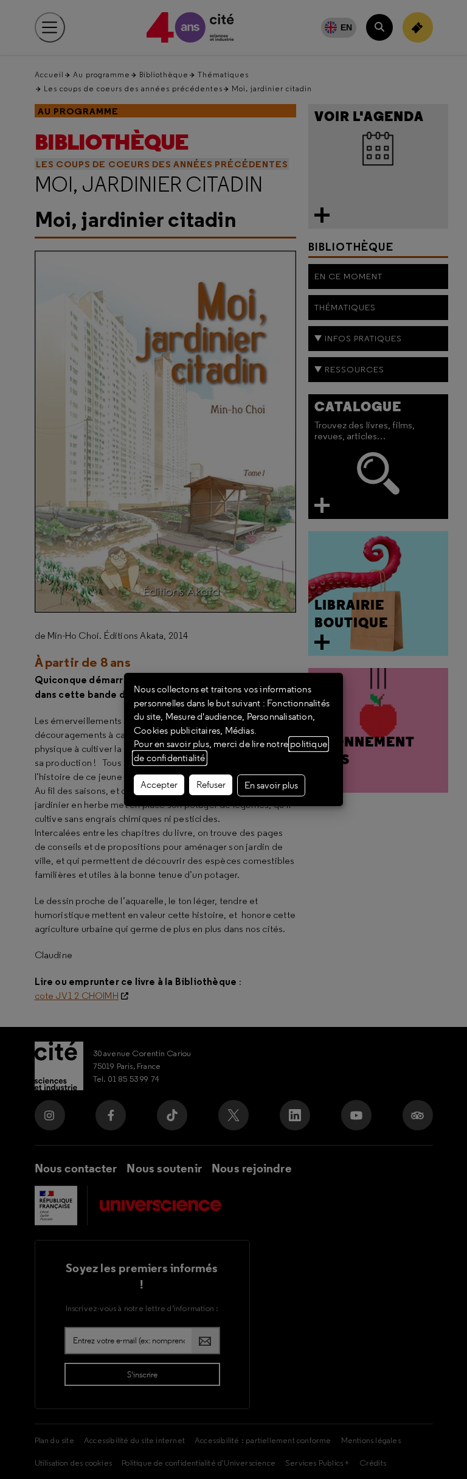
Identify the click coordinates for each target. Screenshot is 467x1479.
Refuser (211, 785)
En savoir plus (271, 785)
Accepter (159, 785)
